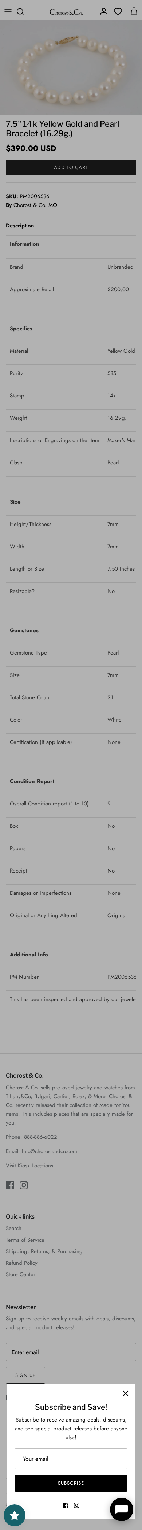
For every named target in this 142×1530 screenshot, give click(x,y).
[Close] (126, 1393)
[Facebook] (65, 1505)
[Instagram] (76, 1505)
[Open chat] (121, 1509)
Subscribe (71, 1482)
